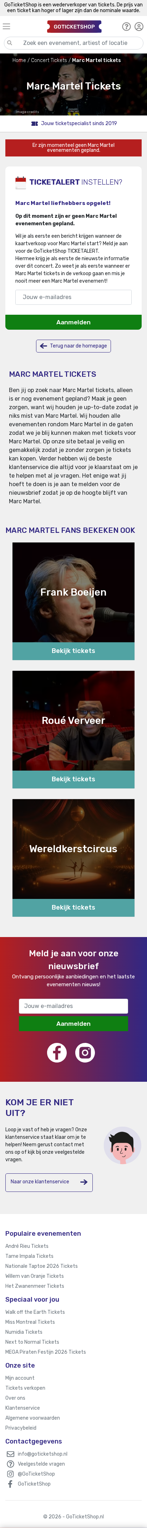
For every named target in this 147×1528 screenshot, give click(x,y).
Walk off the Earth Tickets (35, 1312)
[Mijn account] (139, 26)
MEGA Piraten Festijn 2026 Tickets (45, 1352)
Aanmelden (73, 322)
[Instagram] (85, 1052)
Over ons (15, 1398)
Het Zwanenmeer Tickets (34, 1286)
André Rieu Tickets (27, 1246)
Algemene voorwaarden (32, 1418)
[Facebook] (57, 1052)
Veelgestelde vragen (41, 1464)
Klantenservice (22, 1408)
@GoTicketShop (36, 1474)
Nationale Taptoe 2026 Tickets (41, 1266)
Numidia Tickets (23, 1332)
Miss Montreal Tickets (30, 1322)
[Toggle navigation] (21, 26)
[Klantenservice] (126, 26)
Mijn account (20, 1378)
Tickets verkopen (25, 1388)
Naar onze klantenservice (40, 1182)
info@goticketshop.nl (42, 1454)
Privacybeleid (20, 1428)
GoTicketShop (34, 1484)
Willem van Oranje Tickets (34, 1276)
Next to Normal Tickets (32, 1342)
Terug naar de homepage (78, 346)
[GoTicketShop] (74, 26)
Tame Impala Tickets (29, 1256)
